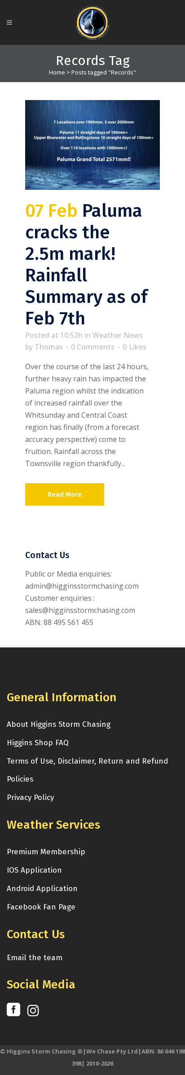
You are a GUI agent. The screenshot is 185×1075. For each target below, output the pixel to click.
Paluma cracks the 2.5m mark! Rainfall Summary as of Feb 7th (86, 264)
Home (57, 72)
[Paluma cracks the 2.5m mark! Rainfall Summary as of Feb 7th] (92, 145)
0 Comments (93, 347)
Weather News (117, 335)
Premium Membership (46, 852)
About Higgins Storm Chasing (58, 724)
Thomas (49, 347)
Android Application (42, 888)
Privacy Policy (30, 797)
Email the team (34, 957)
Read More (65, 494)
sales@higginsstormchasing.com (80, 610)
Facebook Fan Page (41, 907)
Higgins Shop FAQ (38, 742)
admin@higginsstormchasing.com (82, 586)
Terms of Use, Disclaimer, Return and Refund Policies (87, 770)
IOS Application (34, 870)
